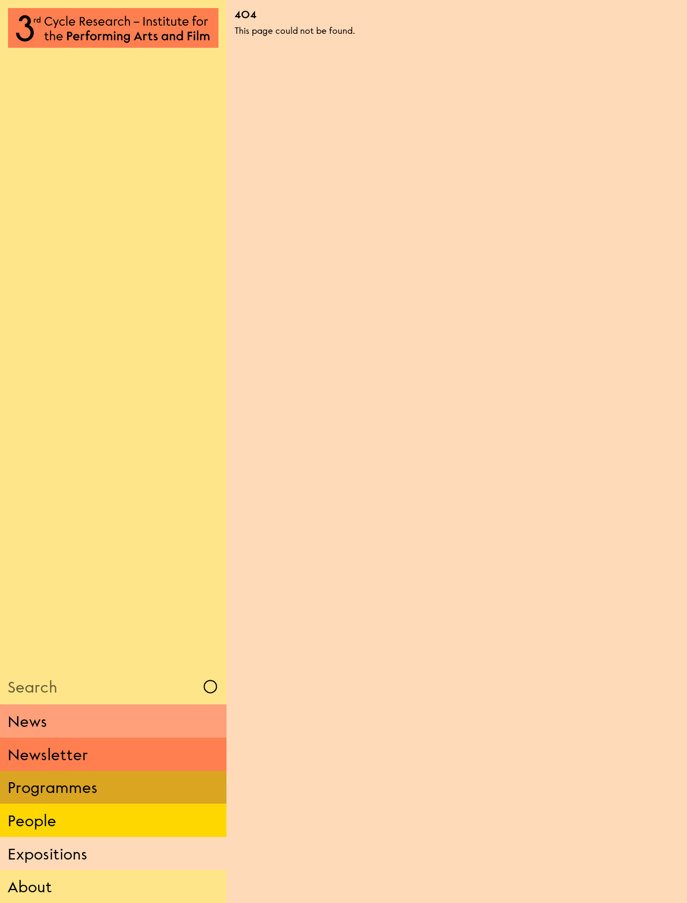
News (27, 721)
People (32, 820)
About (30, 886)
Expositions (47, 853)
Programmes (53, 787)
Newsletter (48, 754)
